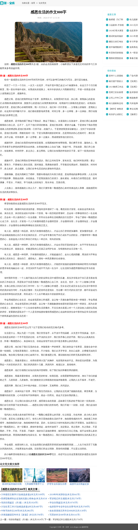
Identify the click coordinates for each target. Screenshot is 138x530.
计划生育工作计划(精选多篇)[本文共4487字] (22, 506)
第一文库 (65, 527)
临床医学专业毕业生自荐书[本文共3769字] (70, 506)
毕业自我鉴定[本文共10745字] (64, 502)
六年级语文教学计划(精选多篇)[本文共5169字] (23, 494)
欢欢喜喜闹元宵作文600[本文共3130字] (68, 511)
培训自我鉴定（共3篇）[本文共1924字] (19, 502)
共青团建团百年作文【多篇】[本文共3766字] (22, 515)
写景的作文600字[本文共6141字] (65, 515)
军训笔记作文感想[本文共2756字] (65, 498)
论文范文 (42, 3)
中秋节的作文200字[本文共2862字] (17, 511)
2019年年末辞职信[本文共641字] (65, 494)
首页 (33, 3)
